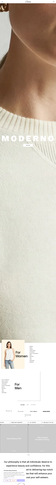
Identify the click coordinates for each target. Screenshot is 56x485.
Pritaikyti (7, 480)
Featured (23, 404)
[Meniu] (2, 1)
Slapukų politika (11, 477)
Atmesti (13, 480)
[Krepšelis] (53, 1)
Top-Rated (33, 404)
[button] (28, 145)
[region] (14, 476)
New (28, 404)
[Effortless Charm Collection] (14, 438)
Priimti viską (21, 480)
